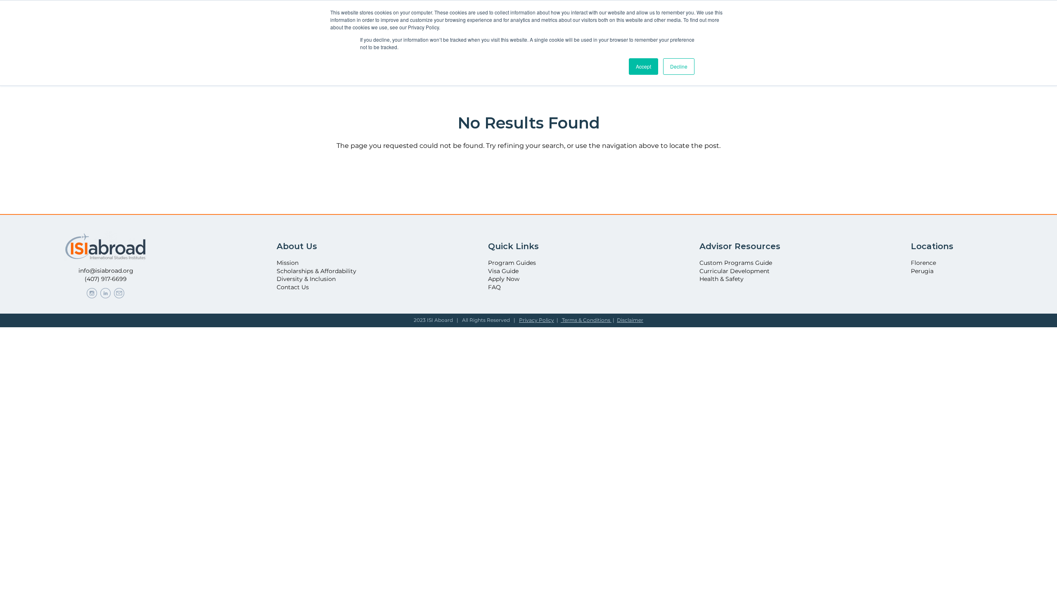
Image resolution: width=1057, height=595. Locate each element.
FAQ (494, 287)
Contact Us (293, 287)
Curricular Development (734, 271)
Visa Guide (503, 271)
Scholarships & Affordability (316, 271)
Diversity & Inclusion (306, 279)
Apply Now (503, 279)
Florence (923, 263)
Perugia (922, 271)
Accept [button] (643, 66)
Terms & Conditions (586, 320)
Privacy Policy (536, 320)
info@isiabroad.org (105, 270)
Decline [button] (678, 66)
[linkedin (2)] (105, 293)
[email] (119, 293)
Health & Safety (721, 279)
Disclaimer (630, 320)
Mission (288, 263)
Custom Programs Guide (735, 263)
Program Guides (512, 263)
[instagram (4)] (92, 293)
